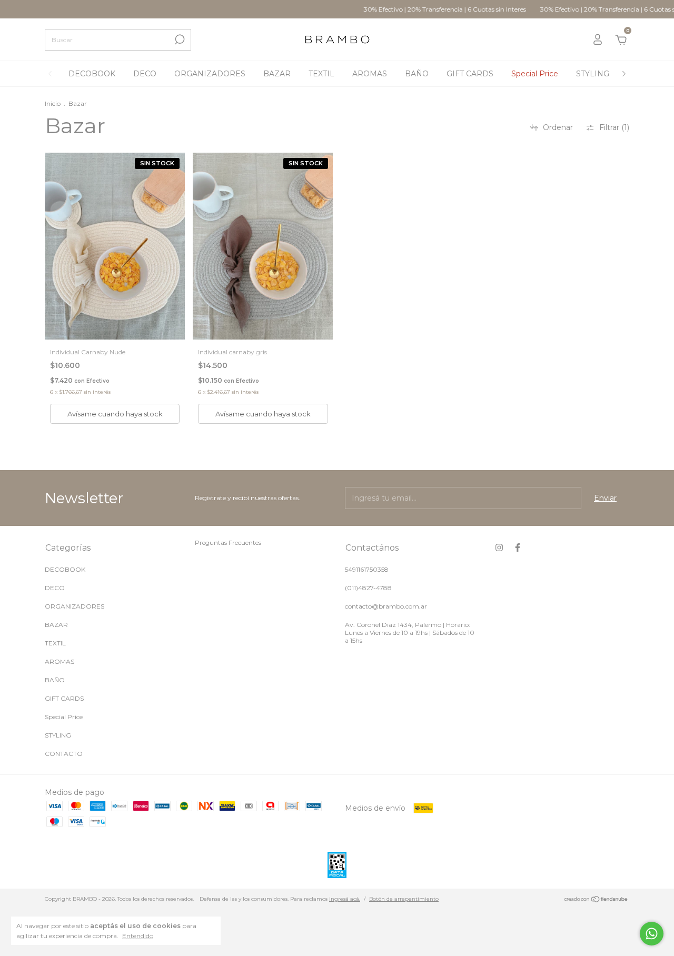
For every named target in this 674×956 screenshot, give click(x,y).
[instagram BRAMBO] (499, 547)
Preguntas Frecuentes (228, 542)
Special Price (534, 73)
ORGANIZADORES (209, 73)
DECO (144, 73)
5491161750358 (367, 569)
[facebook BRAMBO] (517, 547)
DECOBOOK (91, 73)
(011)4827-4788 (368, 588)
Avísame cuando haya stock (115, 414)
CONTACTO (64, 754)
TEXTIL (321, 73)
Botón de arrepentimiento (404, 898)
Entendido (137, 936)
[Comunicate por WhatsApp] (651, 933)
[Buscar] (179, 39)
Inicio (53, 103)
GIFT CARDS (470, 73)
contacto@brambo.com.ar (386, 606)
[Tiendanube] (596, 900)
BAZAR (277, 73)
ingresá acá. (344, 898)
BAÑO (417, 73)
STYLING (592, 73)
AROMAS (369, 73)
